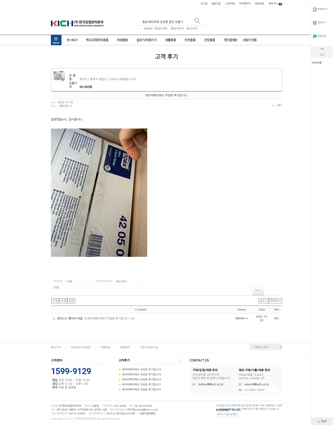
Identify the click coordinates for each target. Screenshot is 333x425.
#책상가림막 (161, 28)
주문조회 (259, 3)
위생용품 (122, 39)
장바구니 (274, 3)
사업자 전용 (249, 39)
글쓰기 (263, 300)
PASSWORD (104, 281)
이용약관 (105, 347)
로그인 (204, 3)
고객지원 (230, 3)
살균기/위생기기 (146, 39)
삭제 (63, 300)
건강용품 (209, 39)
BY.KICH (72, 39)
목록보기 (275, 300)
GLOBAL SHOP (255, 389)
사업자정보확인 (147, 413)
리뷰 (322, 49)
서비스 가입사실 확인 (227, 414)
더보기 (180, 361)
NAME (58, 281)
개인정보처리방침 (81, 347)
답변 (71, 300)
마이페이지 (245, 3)
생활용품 (171, 39)
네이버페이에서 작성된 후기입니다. (108, 318)
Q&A (322, 55)
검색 (198, 22)
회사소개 (56, 347)
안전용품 (190, 39)
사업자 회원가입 (149, 347)
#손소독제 (191, 28)
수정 (55, 300)
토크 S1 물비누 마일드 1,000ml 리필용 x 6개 (107, 79)
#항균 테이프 (177, 28)
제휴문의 (125, 347)
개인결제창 (230, 39)
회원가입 (216, 3)
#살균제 (148, 28)
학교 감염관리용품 (97, 39)
